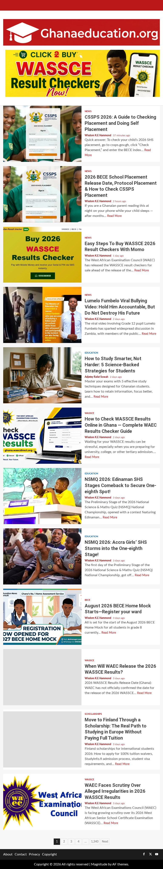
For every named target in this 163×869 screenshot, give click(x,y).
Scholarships (93, 714)
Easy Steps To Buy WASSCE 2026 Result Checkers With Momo (42, 254)
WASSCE (89, 413)
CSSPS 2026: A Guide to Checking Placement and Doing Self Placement (42, 134)
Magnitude (99, 864)
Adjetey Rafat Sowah (97, 377)
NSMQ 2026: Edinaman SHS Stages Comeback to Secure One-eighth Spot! (42, 496)
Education (91, 353)
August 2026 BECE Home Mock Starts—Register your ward (42, 617)
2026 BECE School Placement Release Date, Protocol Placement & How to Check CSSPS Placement (42, 194)
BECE (87, 600)
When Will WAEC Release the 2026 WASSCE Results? (42, 677)
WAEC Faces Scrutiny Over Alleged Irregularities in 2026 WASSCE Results (42, 802)
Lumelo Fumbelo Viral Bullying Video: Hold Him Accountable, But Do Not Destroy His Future (42, 315)
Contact (21, 854)
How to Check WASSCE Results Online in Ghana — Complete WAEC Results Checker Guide (42, 436)
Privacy (34, 854)
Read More (114, 216)
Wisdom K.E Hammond (98, 135)
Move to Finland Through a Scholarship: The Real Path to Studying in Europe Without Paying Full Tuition (42, 739)
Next (105, 841)
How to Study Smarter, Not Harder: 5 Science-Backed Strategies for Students (42, 375)
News (88, 111)
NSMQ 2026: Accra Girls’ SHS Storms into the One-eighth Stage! (42, 556)
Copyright (49, 854)
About (8, 854)
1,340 (94, 841)
